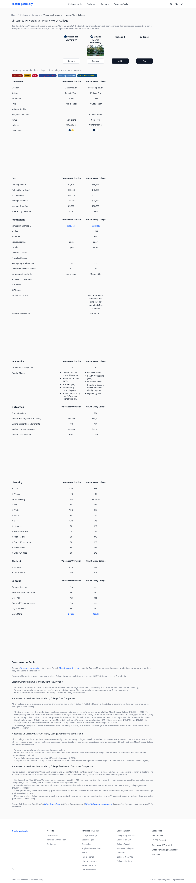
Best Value (86, 844)
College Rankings (89, 835)
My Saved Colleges (125, 848)
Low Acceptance (89, 869)
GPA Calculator (158, 835)
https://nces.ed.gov (52, 804)
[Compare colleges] (176, 4)
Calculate (71, 226)
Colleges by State (124, 861)
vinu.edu (70, 125)
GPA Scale (156, 854)
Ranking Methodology (56, 839)
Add (120, 61)
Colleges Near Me (125, 857)
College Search (123, 844)
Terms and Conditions (20, 880)
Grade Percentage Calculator (164, 849)
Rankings (91, 4)
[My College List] (181, 4)
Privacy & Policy (37, 880)
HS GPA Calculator (160, 840)
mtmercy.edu (95, 125)
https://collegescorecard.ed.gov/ (98, 804)
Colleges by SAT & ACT (127, 835)
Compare (105, 4)
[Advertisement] (83, 154)
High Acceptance (89, 861)
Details (71, 614)
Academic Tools (121, 4)
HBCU (84, 852)
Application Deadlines (91, 848)
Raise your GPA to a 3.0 (162, 845)
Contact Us (51, 844)
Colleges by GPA (124, 839)
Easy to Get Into (89, 865)
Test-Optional (88, 857)
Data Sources (52, 835)
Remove (71, 61)
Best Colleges (88, 839)
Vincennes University (29, 668)
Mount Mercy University (69, 668)
